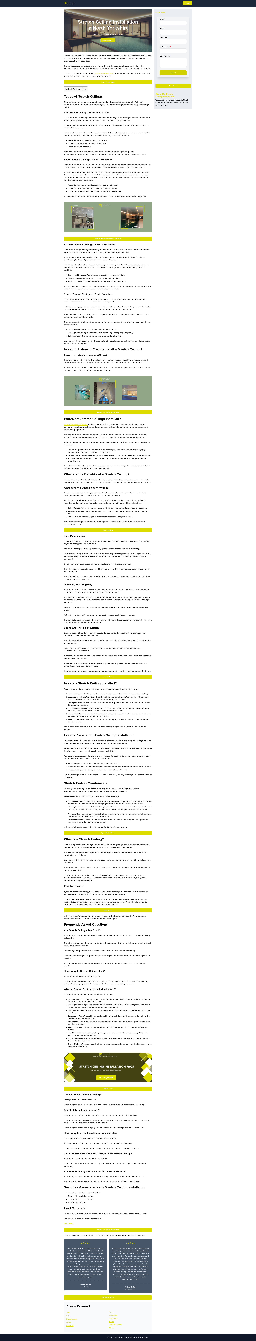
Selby (68, 1316)
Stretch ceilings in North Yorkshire (76, 424)
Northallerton (113, 1315)
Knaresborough (71, 1319)
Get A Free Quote (108, 1297)
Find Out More (108, 530)
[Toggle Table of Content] (83, 89)
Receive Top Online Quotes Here (108, 412)
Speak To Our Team (108, 833)
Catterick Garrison (115, 1325)
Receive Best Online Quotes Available (108, 238)
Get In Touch (173, 86)
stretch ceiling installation (104, 73)
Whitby (111, 1328)
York (65, 1224)
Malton (68, 1322)
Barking (71, 1224)
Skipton (111, 1321)
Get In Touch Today (108, 82)
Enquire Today (108, 1088)
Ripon (111, 1312)
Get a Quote (106, 40)
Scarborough (113, 1318)
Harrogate (70, 1325)
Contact (187, 3)
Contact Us (108, 910)
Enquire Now (108, 677)
